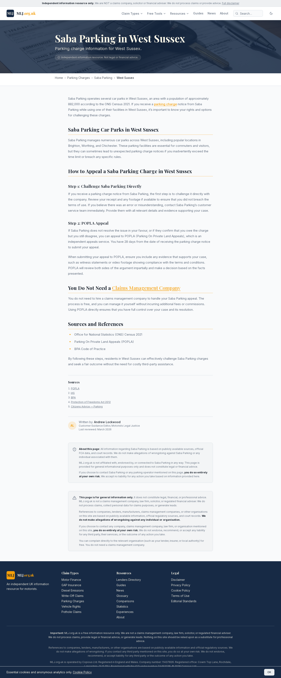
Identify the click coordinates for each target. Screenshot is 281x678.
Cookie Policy (180, 590)
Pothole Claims (71, 612)
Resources (177, 13)
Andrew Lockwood (107, 422)
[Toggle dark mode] (271, 13)
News (212, 13)
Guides (198, 13)
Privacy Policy (180, 585)
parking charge (165, 104)
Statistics (122, 606)
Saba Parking (103, 77)
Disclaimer (178, 579)
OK (269, 672)
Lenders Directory (128, 579)
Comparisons (125, 601)
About (224, 13)
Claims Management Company (146, 288)
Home (59, 77)
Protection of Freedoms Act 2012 (91, 402)
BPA (73, 397)
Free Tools (154, 13)
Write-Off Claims (73, 595)
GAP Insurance (71, 585)
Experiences (125, 612)
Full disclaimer (230, 3)
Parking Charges (78, 77)
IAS (73, 392)
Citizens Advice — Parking (87, 406)
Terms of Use (180, 595)
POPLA (75, 388)
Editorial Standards (183, 601)
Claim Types (130, 13)
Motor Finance (71, 579)
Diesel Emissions (73, 590)
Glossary (122, 595)
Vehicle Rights (71, 606)
